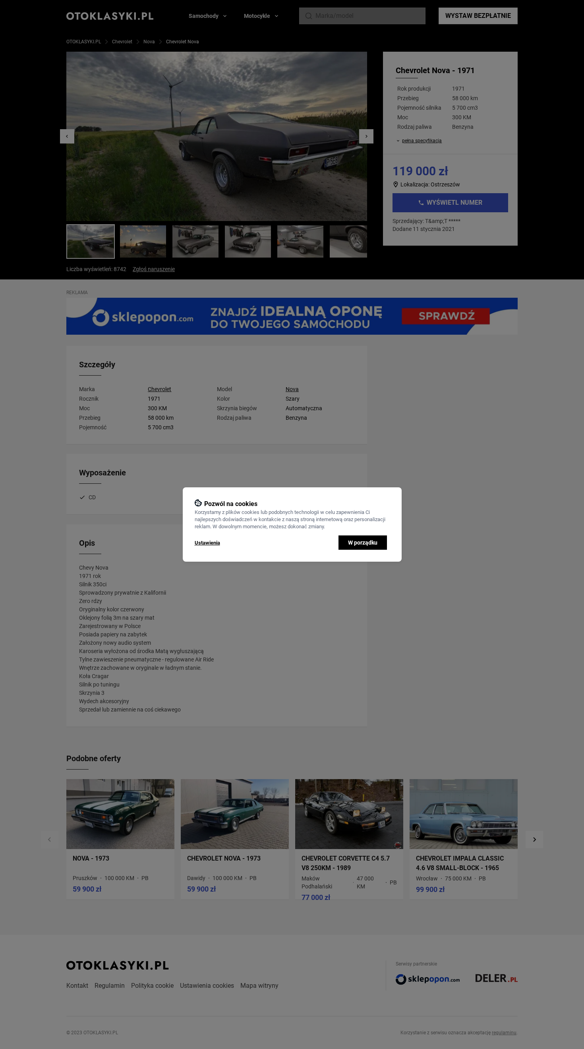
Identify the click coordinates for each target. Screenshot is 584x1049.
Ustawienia (207, 543)
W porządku (362, 542)
